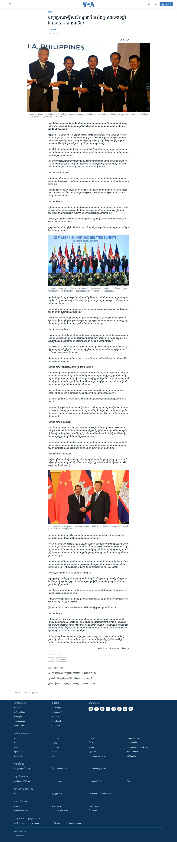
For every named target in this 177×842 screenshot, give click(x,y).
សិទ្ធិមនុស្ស (55, 747)
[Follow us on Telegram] (113, 709)
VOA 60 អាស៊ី (19, 726)
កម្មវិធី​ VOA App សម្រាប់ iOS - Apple (27, 823)
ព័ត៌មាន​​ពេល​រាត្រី (56, 712)
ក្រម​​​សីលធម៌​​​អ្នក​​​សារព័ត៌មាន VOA (100, 794)
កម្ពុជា (50, 12)
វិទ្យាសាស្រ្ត (92, 743)
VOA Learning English (97, 769)
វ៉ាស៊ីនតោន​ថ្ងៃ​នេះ (19, 712)
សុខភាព (54, 752)
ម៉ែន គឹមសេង (52, 29)
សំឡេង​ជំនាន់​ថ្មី (56, 721)
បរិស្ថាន (91, 738)
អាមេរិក (16, 747)
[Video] (156, 4)
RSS (128, 781)
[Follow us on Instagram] (108, 709)
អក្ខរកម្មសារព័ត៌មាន (133, 738)
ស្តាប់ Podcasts (57, 781)
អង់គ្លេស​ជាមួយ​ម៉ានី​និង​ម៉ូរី (22, 769)
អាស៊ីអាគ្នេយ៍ (18, 756)
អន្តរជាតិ (17, 743)
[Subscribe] (130, 709)
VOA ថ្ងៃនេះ (18, 717)
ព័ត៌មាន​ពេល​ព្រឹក (56, 708)
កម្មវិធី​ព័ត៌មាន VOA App (22, 781)
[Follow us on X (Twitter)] (96, 709)
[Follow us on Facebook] (90, 709)
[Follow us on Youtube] (102, 709)
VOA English (56, 806)
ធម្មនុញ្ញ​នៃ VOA (57, 794)
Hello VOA (55, 717)
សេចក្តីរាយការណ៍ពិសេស (97, 756)
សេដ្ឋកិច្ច (54, 743)
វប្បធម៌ (91, 747)
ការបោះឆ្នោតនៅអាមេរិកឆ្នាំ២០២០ (137, 747)
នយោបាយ (55, 738)
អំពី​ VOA (17, 794)
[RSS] (119, 709)
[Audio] (148, 4)
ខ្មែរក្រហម (92, 752)
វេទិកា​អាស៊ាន (55, 726)
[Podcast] (125, 709)
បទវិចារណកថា (131, 756)
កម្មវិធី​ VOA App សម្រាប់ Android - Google (67, 823)
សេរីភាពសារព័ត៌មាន (133, 743)
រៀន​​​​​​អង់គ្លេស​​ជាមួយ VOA (60, 769)
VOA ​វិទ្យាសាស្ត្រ (19, 721)
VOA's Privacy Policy (60, 811)
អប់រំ (53, 756)
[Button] (124, 39)
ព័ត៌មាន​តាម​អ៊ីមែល (95, 781)
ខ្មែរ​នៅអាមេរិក (18, 752)
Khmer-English (132, 752)
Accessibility (94, 806)
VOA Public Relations (22, 811)
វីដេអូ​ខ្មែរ (17, 708)
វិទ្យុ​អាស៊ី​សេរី (93, 811)
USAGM (17, 806)
